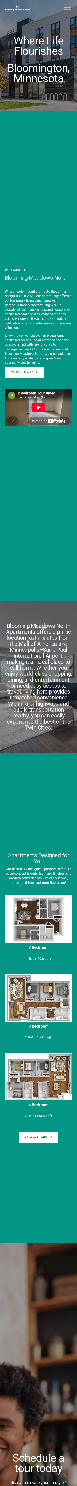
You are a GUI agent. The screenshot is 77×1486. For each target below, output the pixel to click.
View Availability (38, 1137)
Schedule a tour (24, 372)
